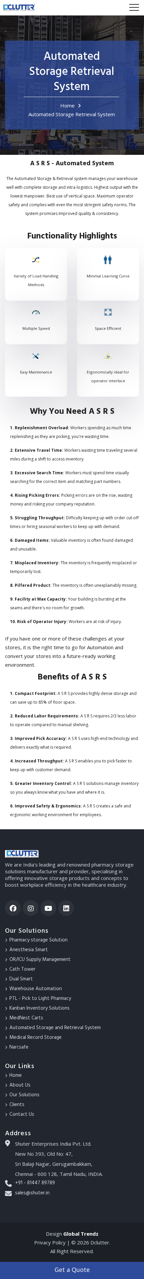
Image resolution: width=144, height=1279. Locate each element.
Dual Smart (21, 979)
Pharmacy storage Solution (38, 940)
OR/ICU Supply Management (40, 960)
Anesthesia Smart (28, 950)
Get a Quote (72, 1270)
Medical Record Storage (35, 1037)
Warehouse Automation (35, 989)
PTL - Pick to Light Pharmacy (40, 999)
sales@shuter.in (32, 1193)
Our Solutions (24, 1095)
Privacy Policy (50, 1242)
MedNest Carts (26, 1018)
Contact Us (21, 1114)
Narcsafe (18, 1047)
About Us (19, 1085)
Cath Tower (22, 969)
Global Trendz (80, 1233)
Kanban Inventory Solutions (39, 1008)
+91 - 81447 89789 (35, 1183)
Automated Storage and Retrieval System (55, 1028)
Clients (16, 1105)
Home (67, 105)
